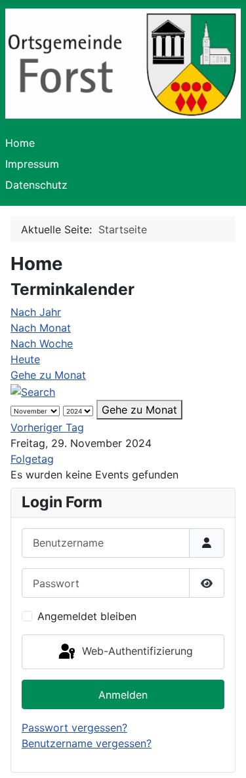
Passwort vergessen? (74, 727)
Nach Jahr (35, 312)
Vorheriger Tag (47, 427)
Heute (25, 359)
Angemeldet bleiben (86, 616)
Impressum (32, 163)
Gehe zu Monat (48, 374)
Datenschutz (36, 184)
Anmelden (123, 694)
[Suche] (32, 390)
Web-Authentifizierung (136, 650)
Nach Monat (40, 327)
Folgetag (32, 458)
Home (20, 142)
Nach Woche (41, 343)
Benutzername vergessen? (87, 743)
